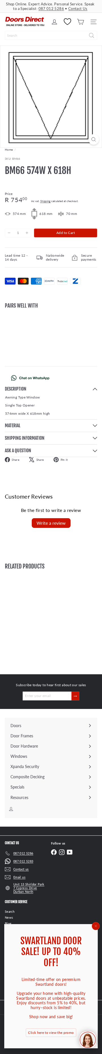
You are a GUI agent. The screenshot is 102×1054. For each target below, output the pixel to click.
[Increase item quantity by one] (26, 233)
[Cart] (80, 22)
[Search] (91, 35)
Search (9, 911)
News (9, 917)
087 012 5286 (51, 8)
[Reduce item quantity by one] (9, 233)
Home (9, 149)
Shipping (45, 201)
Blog (8, 923)
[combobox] (51, 35)
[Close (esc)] (96, 926)
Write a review (51, 523)
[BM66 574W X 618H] (51, 332)
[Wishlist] (67, 21)
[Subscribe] (75, 696)
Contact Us (78, 8)
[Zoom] (93, 139)
